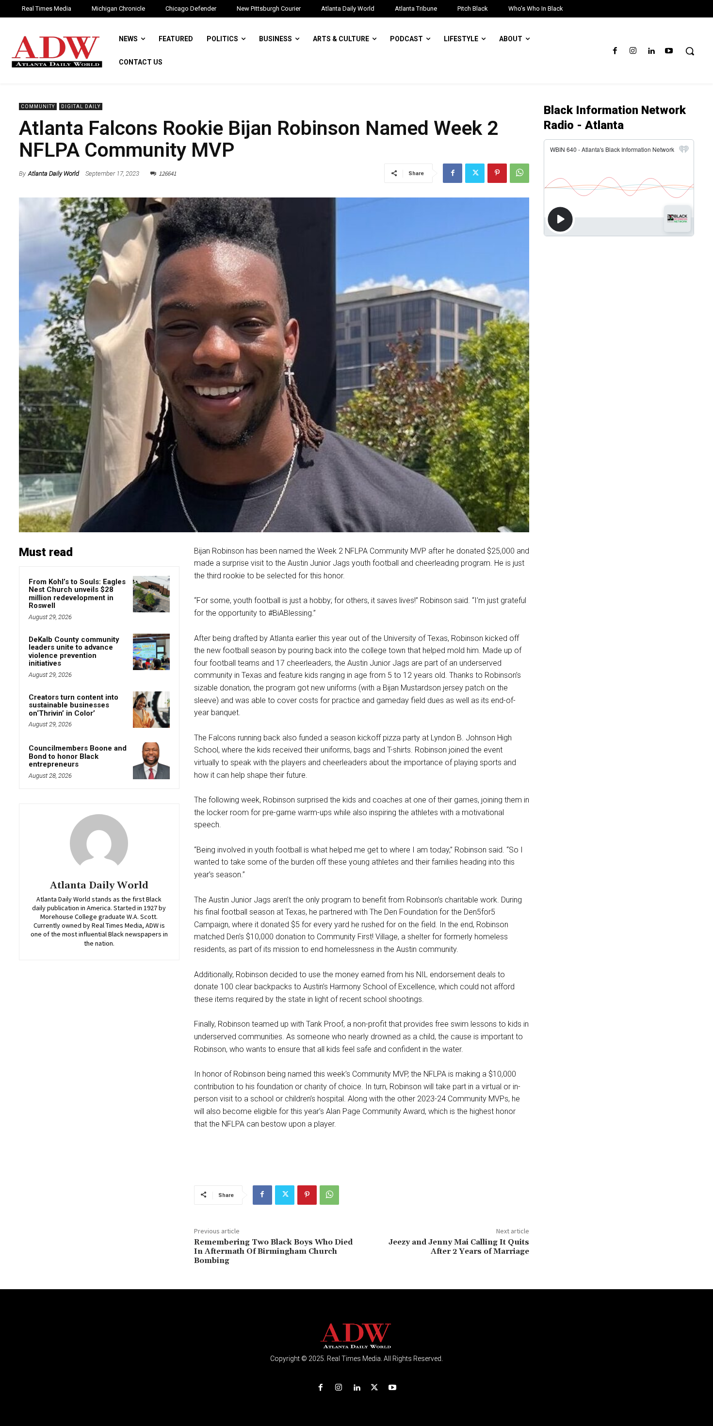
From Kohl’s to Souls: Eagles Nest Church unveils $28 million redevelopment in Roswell (77, 593)
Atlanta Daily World (53, 173)
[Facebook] (614, 51)
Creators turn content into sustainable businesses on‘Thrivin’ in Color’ (73, 705)
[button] (689, 51)
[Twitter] (475, 173)
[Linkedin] (651, 51)
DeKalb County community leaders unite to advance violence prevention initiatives (74, 651)
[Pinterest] (497, 173)
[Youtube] (669, 51)
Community (38, 106)
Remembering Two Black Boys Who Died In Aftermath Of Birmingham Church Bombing (273, 1251)
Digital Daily (80, 106)
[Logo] (356, 1336)
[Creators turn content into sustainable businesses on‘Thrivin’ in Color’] (151, 709)
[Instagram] (632, 51)
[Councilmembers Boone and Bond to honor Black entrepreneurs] (151, 760)
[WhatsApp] (519, 173)
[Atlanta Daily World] (99, 843)
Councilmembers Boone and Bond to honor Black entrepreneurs (78, 756)
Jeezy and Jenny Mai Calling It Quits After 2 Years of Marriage (459, 1246)
